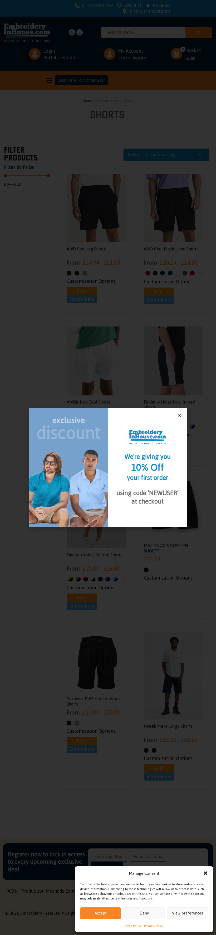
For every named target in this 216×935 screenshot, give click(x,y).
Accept (101, 913)
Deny (144, 913)
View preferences (187, 913)
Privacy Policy (153, 926)
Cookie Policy (131, 926)
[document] (108, 467)
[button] (205, 873)
